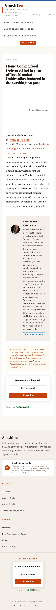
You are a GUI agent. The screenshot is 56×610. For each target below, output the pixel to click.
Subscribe (27, 43)
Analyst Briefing (23, 22)
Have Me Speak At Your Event (20, 36)
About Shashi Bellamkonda (19, 29)
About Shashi (8, 504)
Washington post (19, 139)
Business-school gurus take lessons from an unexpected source (28, 149)
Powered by (10, 407)
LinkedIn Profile (34, 335)
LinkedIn (6, 528)
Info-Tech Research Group (14, 534)
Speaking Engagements (13, 510)
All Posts (6, 492)
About (16, 606)
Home (7, 22)
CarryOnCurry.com (11, 546)
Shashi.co (6, 540)
